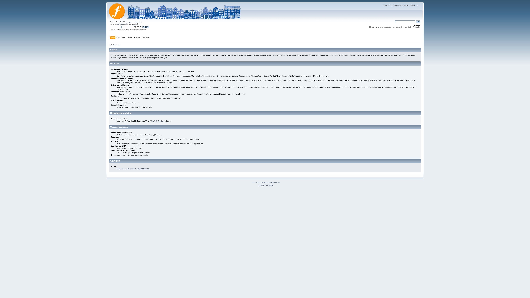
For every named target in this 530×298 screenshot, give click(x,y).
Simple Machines (143, 169)
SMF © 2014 (131, 169)
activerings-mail (121, 24)
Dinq (152, 121)
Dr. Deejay (160, 121)
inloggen (129, 22)
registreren (138, 22)
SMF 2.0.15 (121, 169)
